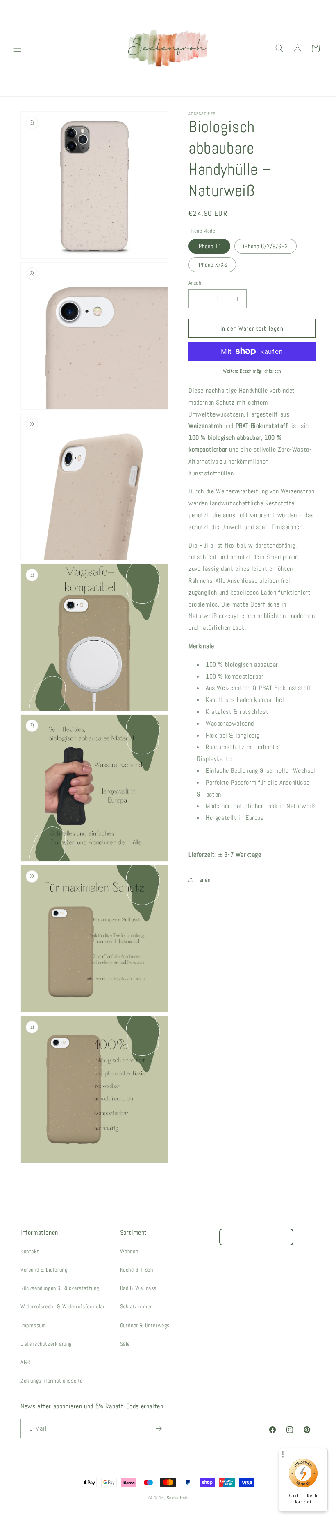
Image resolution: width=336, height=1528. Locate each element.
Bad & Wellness (138, 1288)
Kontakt (29, 1251)
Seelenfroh (177, 1498)
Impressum (33, 1325)
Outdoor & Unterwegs (145, 1325)
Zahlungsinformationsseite (51, 1380)
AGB (25, 1362)
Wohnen (129, 1251)
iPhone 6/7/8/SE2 (265, 246)
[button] (17, 48)
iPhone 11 (209, 246)
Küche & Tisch (136, 1269)
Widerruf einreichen (256, 1237)
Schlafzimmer (136, 1306)
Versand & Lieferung (43, 1269)
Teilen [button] (204, 879)
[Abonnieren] (159, 1428)
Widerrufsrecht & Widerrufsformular (62, 1306)
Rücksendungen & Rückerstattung (59, 1288)
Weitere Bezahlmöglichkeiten (252, 371)
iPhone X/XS (212, 264)
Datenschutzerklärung (46, 1343)
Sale (125, 1343)
